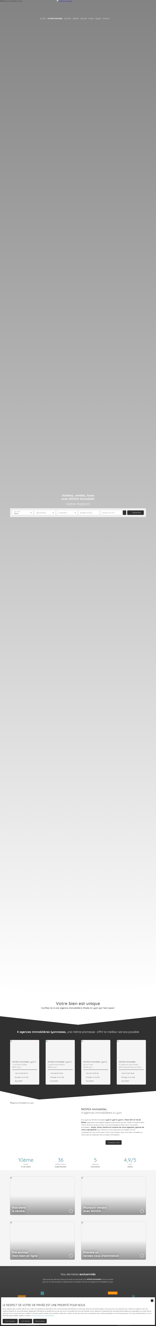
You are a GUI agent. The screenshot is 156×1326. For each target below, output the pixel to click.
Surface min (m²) (108, 513)
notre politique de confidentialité (42, 1316)
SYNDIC (91, 18)
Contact (106, 18)
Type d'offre (17, 511)
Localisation (62, 513)
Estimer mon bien (55, 18)
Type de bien (41, 513)
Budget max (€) (86, 513)
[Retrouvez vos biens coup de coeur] (112, 18)
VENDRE (76, 18)
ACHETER (67, 18)
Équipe (98, 18)
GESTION (83, 18)
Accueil (43, 18)
